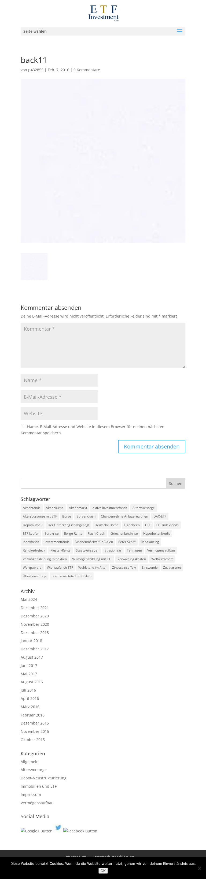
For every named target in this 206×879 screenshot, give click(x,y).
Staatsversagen (87, 550)
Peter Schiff (126, 542)
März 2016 (30, 706)
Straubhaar (113, 550)
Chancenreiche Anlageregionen (124, 516)
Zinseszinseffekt (124, 567)
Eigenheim (132, 525)
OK (103, 871)
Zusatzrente (172, 567)
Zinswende (150, 567)
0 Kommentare (86, 69)
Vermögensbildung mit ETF (92, 559)
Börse (66, 516)
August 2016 (32, 681)
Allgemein (30, 761)
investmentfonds (57, 542)
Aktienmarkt (78, 507)
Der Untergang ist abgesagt (68, 525)
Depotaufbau (32, 525)
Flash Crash (96, 533)
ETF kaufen (31, 533)
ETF (147, 525)
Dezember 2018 (35, 632)
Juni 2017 (29, 665)
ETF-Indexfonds (167, 525)
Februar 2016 (33, 715)
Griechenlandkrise (124, 533)
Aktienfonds (32, 507)
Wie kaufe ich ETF (60, 567)
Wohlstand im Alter (92, 567)
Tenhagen (134, 550)
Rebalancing (150, 542)
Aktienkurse (55, 507)
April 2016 (30, 698)
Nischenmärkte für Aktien (94, 542)
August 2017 (32, 657)
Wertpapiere (32, 567)
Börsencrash (85, 516)
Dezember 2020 (35, 615)
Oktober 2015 (33, 739)
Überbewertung (34, 576)
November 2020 (35, 624)
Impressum (31, 794)
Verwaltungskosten (131, 559)
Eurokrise (52, 533)
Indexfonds (31, 542)
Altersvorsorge (144, 507)
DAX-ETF (159, 516)
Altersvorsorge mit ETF (40, 516)
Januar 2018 (31, 640)
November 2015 (35, 731)
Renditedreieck (34, 550)
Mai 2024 (29, 599)
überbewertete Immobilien (71, 576)
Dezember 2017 (35, 648)
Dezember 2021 (35, 607)
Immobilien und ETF (39, 786)
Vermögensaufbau (161, 550)
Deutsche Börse (107, 525)
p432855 (35, 69)
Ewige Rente (73, 533)
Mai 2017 (29, 673)
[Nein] (199, 868)
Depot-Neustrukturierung (44, 777)
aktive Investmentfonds (110, 507)
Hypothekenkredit (156, 533)
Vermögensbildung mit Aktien (45, 559)
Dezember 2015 (35, 723)
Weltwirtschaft (162, 559)
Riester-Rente (60, 550)
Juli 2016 (28, 690)
